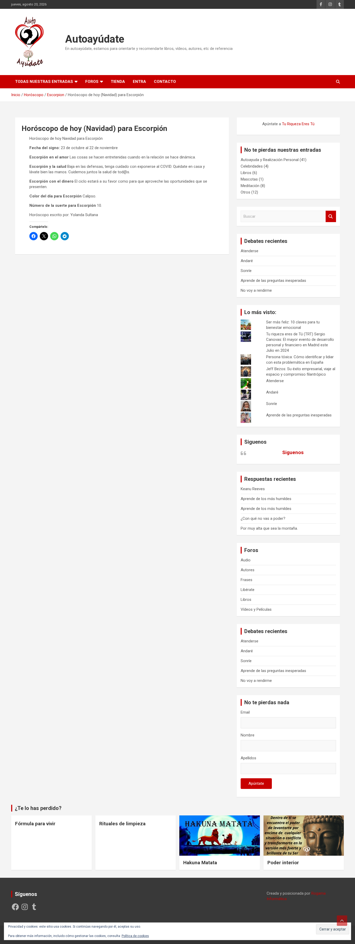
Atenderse (249, 251)
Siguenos (255, 442)
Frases (246, 579)
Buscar (331, 216)
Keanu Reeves (253, 489)
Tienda (118, 81)
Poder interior (283, 863)
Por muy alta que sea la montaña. (269, 528)
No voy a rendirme (256, 290)
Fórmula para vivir (35, 824)
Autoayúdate (94, 39)
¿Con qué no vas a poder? (263, 518)
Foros (91, 81)
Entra (139, 81)
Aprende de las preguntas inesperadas (273, 280)
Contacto (165, 81)
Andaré (247, 260)
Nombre (247, 735)
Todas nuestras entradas (44, 81)
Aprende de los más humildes (266, 498)
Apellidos (248, 758)
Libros (246, 172)
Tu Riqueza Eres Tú (298, 124)
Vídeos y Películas (256, 609)
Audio (246, 560)
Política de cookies (135, 936)
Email (245, 712)
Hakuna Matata (200, 863)
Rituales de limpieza (122, 824)
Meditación (250, 185)
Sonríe (246, 270)
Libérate (247, 589)
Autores (247, 570)
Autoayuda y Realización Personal (270, 159)
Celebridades (252, 166)
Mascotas (249, 179)
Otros (245, 192)
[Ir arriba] (342, 920)
